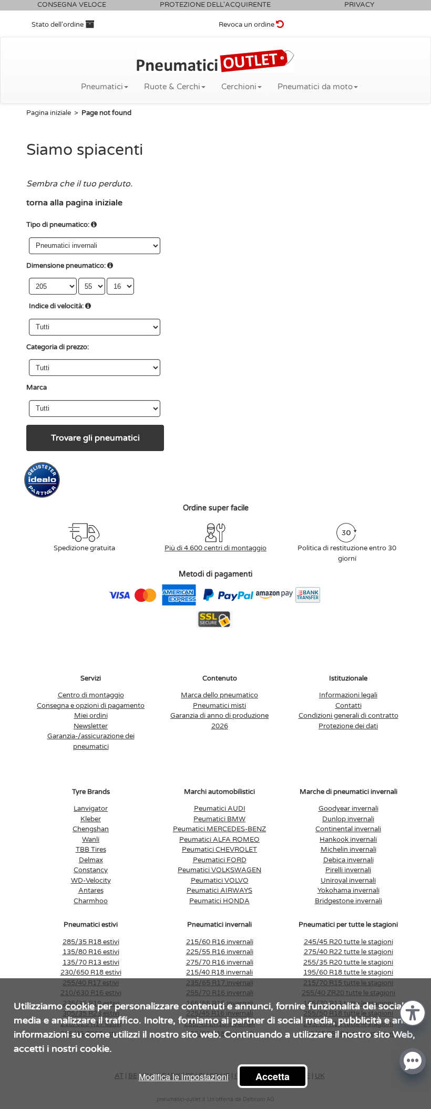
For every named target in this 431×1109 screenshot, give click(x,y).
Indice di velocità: (56, 306)
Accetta (272, 1076)
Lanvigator (91, 808)
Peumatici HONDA (219, 901)
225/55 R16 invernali (219, 952)
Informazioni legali (348, 695)
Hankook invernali (348, 839)
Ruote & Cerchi (172, 86)
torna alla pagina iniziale (74, 202)
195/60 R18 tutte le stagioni (348, 972)
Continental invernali (348, 829)
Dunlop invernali (348, 819)
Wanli (90, 839)
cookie (80, 1006)
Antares (91, 890)
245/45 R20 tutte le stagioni (348, 942)
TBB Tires (91, 849)
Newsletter (91, 726)
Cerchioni (238, 86)
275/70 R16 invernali (219, 962)
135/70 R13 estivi (91, 962)
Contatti (348, 706)
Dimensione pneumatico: (66, 265)
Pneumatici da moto (315, 86)
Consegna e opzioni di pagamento (91, 706)
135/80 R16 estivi (91, 952)
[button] (412, 1012)
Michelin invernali (348, 849)
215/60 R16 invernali (219, 942)
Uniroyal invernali (348, 880)
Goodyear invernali (348, 808)
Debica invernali (348, 860)
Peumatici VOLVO (220, 880)
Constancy (91, 870)
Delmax (91, 860)
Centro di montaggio (91, 695)
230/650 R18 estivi (90, 972)
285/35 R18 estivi (91, 942)
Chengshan (91, 829)
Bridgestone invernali (348, 901)
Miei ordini (91, 716)
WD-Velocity (91, 880)
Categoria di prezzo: (57, 347)
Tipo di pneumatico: (57, 225)
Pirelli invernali (348, 870)
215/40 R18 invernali (219, 972)
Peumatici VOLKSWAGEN (219, 870)
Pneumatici (102, 86)
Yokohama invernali (348, 890)
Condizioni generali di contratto (348, 716)
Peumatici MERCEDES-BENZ (219, 829)
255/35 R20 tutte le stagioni (348, 962)
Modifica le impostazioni (184, 1077)
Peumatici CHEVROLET (219, 849)
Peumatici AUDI (219, 808)
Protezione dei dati (348, 726)
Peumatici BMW (219, 819)
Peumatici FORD (220, 860)
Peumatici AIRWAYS (219, 890)
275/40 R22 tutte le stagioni (348, 952)
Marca (36, 387)
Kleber (90, 819)
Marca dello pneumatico (219, 695)
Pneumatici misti (219, 706)
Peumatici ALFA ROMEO (219, 839)
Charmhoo (91, 901)
